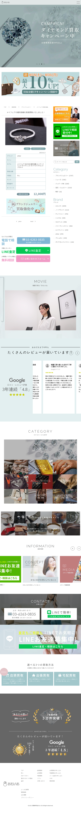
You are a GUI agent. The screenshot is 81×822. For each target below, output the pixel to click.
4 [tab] (44, 64)
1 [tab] (37, 64)
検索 (77, 162)
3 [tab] (41, 64)
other (27, 149)
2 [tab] (39, 64)
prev (20, 221)
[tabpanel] (40, 33)
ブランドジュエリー (38, 149)
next (31, 221)
